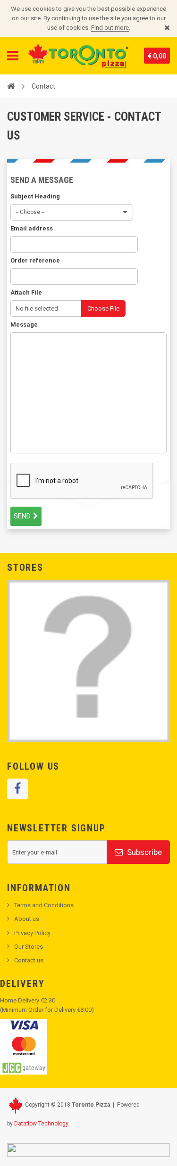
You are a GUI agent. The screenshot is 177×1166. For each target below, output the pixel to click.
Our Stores (28, 946)
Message (24, 324)
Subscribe (143, 852)
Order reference (35, 260)
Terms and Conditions (44, 905)
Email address (31, 228)
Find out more (110, 27)
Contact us (28, 960)
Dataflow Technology (41, 1123)
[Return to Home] (11, 85)
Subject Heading (35, 196)
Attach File (26, 292)
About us (26, 918)
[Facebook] (17, 789)
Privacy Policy (32, 932)
